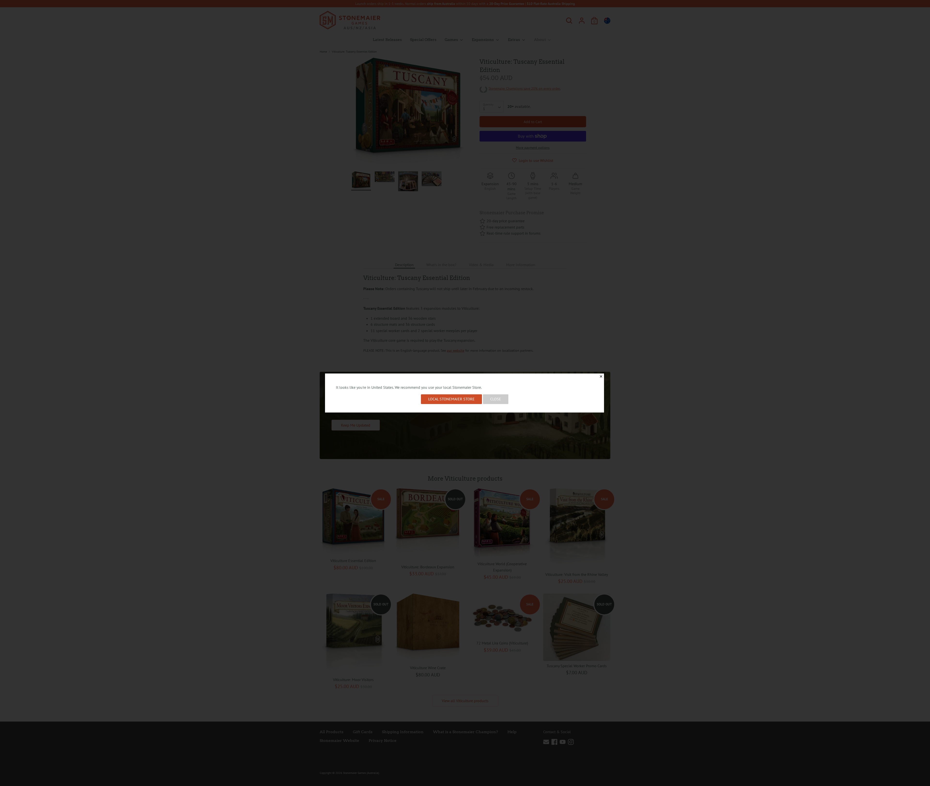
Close (495, 399)
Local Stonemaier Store (451, 399)
